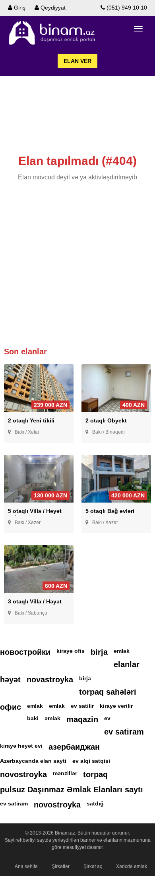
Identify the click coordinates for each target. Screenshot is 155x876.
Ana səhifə (26, 866)
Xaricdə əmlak (131, 866)
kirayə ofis (70, 651)
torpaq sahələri (107, 691)
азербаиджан (74, 746)
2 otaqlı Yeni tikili (31, 420)
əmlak (122, 651)
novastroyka (50, 679)
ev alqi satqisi (91, 761)
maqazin (82, 719)
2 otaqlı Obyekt (106, 420)
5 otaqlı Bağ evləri (109, 511)
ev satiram (124, 731)
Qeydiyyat (52, 7)
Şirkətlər (61, 866)
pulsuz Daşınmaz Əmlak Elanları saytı (71, 789)
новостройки (25, 652)
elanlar (127, 664)
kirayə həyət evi (21, 745)
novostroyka (23, 774)
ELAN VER (77, 61)
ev (107, 718)
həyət (10, 679)
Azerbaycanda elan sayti (33, 761)
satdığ (95, 803)
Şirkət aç (92, 866)
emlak (35, 706)
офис (10, 707)
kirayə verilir (116, 706)
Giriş (18, 7)
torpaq (95, 774)
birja (99, 652)
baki (33, 718)
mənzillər (65, 773)
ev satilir (82, 706)
